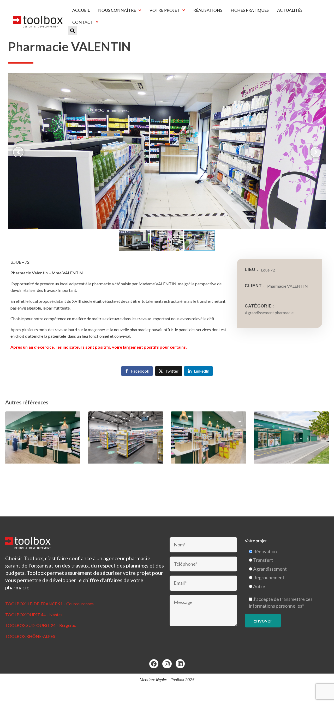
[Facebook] (153, 663)
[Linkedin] (180, 663)
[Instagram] (166, 663)
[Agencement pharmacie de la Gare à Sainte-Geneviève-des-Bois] (125, 447)
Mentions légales (153, 679)
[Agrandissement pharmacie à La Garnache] (208, 447)
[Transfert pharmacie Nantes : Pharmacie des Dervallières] (42, 447)
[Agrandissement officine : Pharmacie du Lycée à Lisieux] (291, 447)
